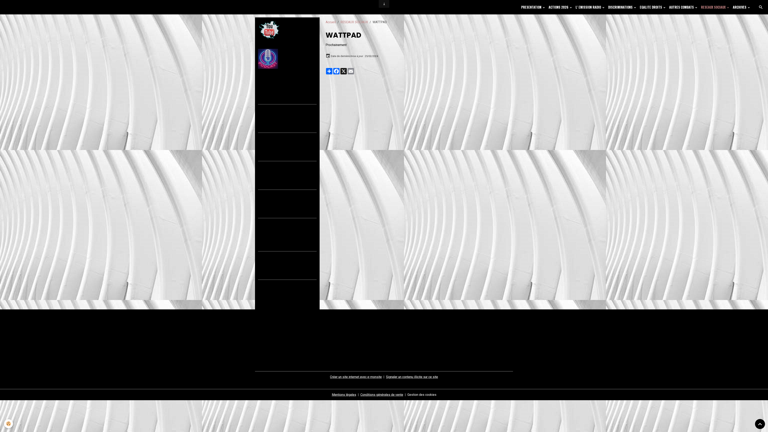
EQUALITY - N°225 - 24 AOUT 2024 (284, 108)
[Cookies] (8, 423)
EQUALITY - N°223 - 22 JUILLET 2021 (286, 165)
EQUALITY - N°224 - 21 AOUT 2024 (284, 136)
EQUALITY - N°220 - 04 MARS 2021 (285, 255)
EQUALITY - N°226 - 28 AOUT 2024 (284, 80)
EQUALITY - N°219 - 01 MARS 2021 (285, 283)
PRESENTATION (531, 7)
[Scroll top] (760, 424)
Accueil (331, 22)
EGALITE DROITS (651, 7)
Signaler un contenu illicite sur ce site (412, 377)
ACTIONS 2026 (559, 7)
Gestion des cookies (421, 395)
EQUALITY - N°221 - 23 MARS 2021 (285, 222)
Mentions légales (344, 395)
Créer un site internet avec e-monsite (356, 377)
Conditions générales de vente (381, 395)
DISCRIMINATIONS (620, 7)
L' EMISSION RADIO (589, 7)
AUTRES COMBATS (682, 7)
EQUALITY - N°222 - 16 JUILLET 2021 (286, 193)
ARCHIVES (740, 7)
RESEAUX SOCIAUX (713, 7)
